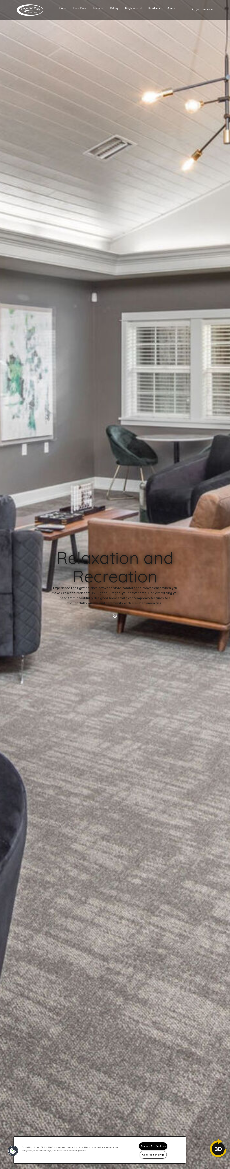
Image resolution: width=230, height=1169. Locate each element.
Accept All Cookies (153, 1146)
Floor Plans (79, 8)
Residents (154, 8)
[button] (202, 10)
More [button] (170, 8)
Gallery (114, 8)
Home (63, 8)
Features (98, 8)
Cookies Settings (153, 1154)
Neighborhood (133, 8)
